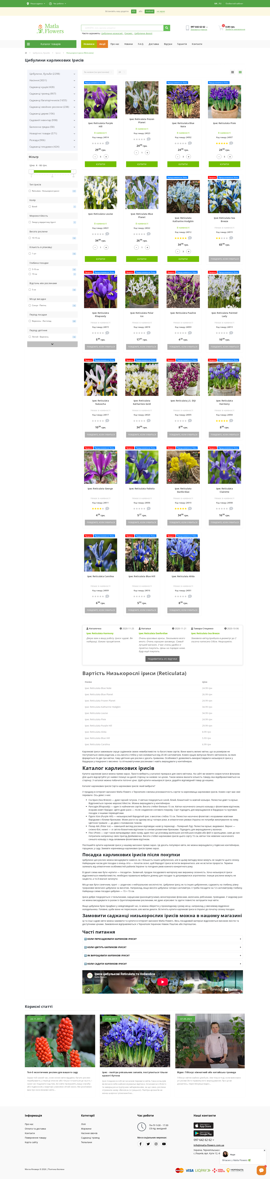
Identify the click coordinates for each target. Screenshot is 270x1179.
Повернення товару (35, 1137)
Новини (128, 43)
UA (215, 3)
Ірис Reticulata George (101, 488)
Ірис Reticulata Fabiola (142, 488)
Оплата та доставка (35, 1128)
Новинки (89, 43)
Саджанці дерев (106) (42, 113)
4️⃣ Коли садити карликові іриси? (105, 963)
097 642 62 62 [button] (203, 1140)
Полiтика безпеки (56, 1169)
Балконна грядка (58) (42, 126)
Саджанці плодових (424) (44, 146)
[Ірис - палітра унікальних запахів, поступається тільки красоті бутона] (135, 1040)
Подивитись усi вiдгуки (162, 658)
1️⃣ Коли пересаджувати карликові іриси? (110, 938)
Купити (100, 164)
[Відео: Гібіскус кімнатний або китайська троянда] (210, 1040)
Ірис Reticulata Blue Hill (142, 576)
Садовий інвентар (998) (44, 120)
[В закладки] (114, 83)
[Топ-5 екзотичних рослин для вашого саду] (60, 1040)
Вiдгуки (168, 43)
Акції (102, 43)
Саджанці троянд (90, 1137)
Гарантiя (182, 43)
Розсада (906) (37, 140)
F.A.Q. (141, 43)
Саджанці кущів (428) (42, 87)
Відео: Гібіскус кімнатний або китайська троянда (206, 1072)
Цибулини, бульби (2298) (45, 73)
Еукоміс (129, 33)
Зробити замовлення (235, 29)
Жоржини (86, 1128)
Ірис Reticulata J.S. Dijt (183, 400)
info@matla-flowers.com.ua (209, 1145)
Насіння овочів (89, 1133)
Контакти (197, 43)
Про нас (114, 43)
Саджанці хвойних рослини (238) (49, 106)
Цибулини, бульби (41, 53)
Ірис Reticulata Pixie (224, 123)
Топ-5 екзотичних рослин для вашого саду (52, 1072)
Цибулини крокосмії (112, 33)
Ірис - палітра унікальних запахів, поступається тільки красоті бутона (135, 1074)
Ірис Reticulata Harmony (99, 633)
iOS (133, 11)
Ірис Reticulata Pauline (183, 312)
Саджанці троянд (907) (43, 93)
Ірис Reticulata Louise (100, 213)
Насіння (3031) (38, 80)
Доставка (154, 43)
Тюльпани (86, 1142)
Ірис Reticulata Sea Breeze (205, 633)
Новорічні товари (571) (43, 133)
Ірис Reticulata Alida (183, 576)
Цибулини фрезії (143, 33)
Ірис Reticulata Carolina (100, 576)
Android (149, 11)
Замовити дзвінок (199, 29)
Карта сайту (31, 1142)
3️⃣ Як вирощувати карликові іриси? (107, 955)
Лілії (83, 1124)
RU (220, 3)
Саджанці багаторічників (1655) (48, 100)
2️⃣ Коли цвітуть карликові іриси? (105, 947)
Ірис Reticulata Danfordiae (153, 633)
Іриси (58, 53)
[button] (36, 3)
